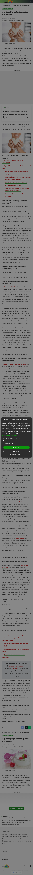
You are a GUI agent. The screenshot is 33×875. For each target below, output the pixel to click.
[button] (16, 435)
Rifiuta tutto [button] (16, 451)
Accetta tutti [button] (16, 447)
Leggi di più (18, 433)
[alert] (16, 437)
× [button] (30, 419)
